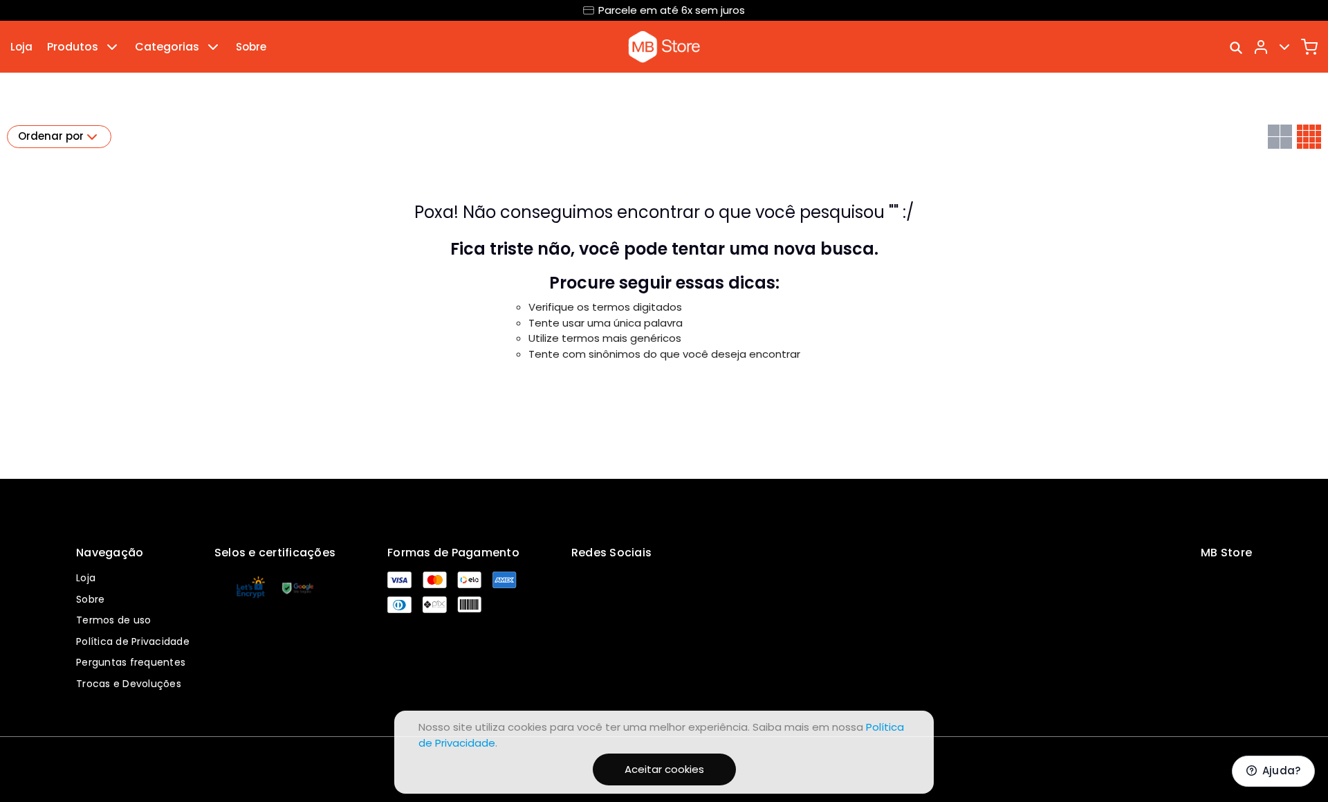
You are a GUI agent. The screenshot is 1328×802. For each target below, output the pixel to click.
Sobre (251, 46)
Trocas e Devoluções (128, 684)
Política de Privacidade (133, 641)
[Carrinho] (1309, 47)
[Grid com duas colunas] (1280, 137)
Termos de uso (113, 620)
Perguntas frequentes (130, 662)
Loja (21, 46)
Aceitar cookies (664, 769)
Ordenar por (51, 136)
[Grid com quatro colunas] (1309, 137)
